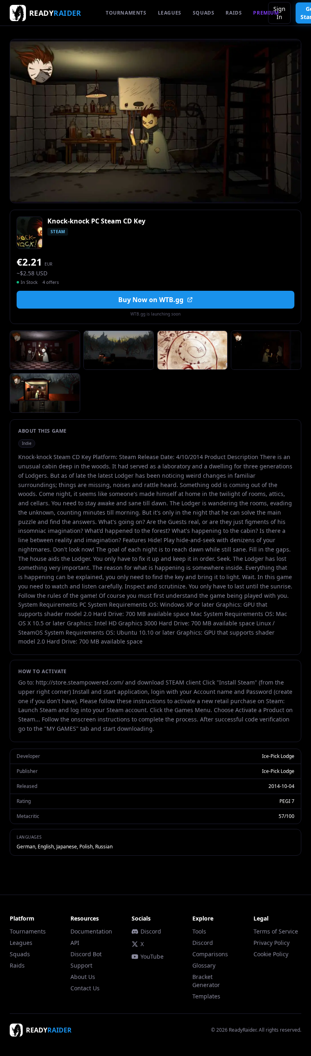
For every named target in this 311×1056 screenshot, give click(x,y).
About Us (82, 977)
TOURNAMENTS (126, 12)
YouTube (152, 956)
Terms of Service (275, 931)
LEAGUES (169, 12)
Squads (20, 954)
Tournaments (28, 931)
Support (81, 965)
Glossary (203, 965)
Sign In (279, 13)
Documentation (91, 931)
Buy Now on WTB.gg (150, 299)
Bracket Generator (206, 981)
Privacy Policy (271, 943)
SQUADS (204, 12)
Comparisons (210, 954)
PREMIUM (266, 12)
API (74, 943)
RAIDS (234, 12)
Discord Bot (86, 954)
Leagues (21, 943)
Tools (199, 931)
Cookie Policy (270, 954)
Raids (17, 965)
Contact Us (85, 988)
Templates (206, 996)
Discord (151, 931)
